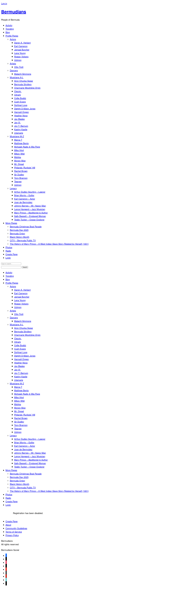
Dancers (14, 70)
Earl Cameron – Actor (24, 198)
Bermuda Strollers (22, 84)
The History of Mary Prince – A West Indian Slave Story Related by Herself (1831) (49, 243)
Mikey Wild (19, 153)
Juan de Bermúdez (23, 202)
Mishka (17, 157)
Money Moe (20, 160)
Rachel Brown (20, 171)
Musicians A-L (16, 77)
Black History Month (19, 236)
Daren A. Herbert (22, 42)
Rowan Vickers (21, 56)
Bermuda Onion (17, 233)
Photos (9, 247)
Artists (13, 63)
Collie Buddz (20, 98)
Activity (9, 25)
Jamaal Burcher (21, 49)
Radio (8, 250)
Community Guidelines (16, 528)
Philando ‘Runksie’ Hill (24, 167)
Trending (10, 28)
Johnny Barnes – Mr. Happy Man (30, 205)
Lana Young (20, 53)
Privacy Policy (12, 535)
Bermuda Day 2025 (19, 230)
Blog (8, 32)
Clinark (17, 94)
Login (8, 257)
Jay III (17, 122)
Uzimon (17, 60)
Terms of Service (14, 531)
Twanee (18, 181)
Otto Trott (18, 67)
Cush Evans (20, 101)
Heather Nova (20, 115)
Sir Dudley (19, 174)
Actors (13, 39)
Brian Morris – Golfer (24, 195)
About (8, 524)
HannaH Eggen (21, 112)
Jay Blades (19, 119)
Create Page (12, 254)
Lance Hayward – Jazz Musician (29, 209)
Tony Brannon (20, 177)
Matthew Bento (21, 143)
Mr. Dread (19, 164)
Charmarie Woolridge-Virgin (27, 87)
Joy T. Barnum (21, 125)
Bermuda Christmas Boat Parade (26, 226)
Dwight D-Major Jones (24, 108)
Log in (4, 3)
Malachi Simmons (22, 73)
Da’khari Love (20, 105)
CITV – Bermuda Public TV (23, 240)
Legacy (13, 188)
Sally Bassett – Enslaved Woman (30, 216)
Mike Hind (19, 150)
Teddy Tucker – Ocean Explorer (29, 219)
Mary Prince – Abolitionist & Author (31, 212)
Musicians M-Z (17, 136)
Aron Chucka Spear (23, 80)
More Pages (11, 223)
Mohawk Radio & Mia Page (27, 146)
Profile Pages (12, 35)
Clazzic (18, 91)
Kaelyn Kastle (20, 129)
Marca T (18, 139)
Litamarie (18, 132)
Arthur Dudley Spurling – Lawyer (29, 191)
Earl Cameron (20, 46)
